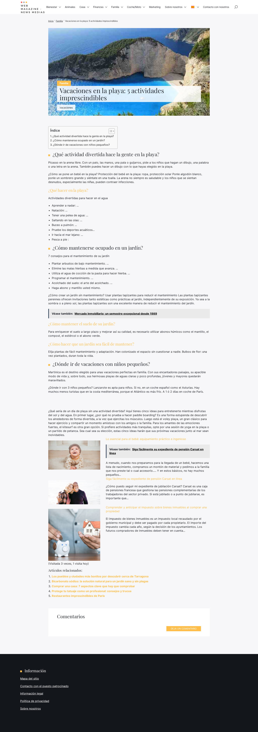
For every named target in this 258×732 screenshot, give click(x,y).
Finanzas (98, 6)
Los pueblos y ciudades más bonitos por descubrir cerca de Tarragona (100, 576)
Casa (82, 6)
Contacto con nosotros (216, 6)
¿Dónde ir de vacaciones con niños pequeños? (81, 144)
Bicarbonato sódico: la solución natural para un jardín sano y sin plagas (100, 581)
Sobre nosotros (173, 6)
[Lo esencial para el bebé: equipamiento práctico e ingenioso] (74, 455)
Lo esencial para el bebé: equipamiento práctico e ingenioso (146, 439)
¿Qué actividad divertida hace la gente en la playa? (83, 136)
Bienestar (51, 6)
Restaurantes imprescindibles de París (78, 596)
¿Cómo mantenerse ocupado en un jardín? (79, 140)
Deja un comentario (184, 628)
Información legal (31, 693)
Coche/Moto (134, 6)
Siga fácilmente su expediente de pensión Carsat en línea (144, 478)
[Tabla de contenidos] (110, 131)
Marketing (155, 6)
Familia (115, 6)
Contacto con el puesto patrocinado (44, 686)
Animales (70, 6)
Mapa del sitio (29, 678)
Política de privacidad (34, 701)
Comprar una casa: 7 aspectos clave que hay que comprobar (93, 586)
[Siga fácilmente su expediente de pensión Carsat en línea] (74, 492)
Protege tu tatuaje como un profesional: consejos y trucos (91, 591)
